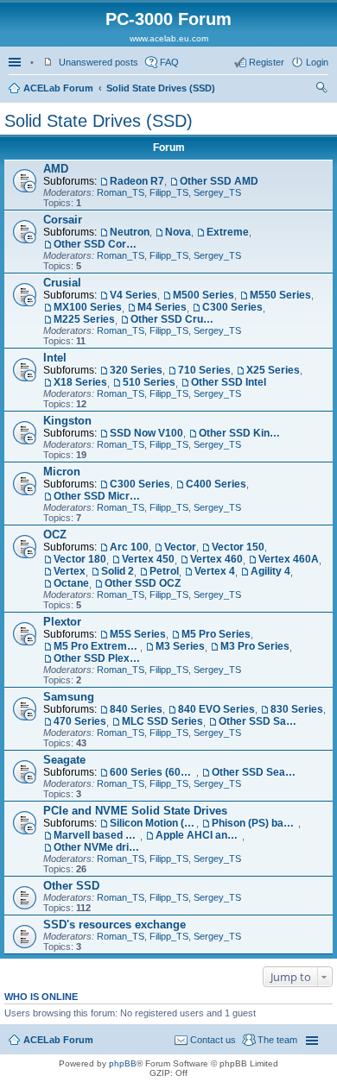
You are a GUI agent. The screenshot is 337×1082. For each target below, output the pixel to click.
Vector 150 (238, 547)
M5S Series (138, 634)
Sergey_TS (217, 192)
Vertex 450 (148, 559)
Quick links (16, 62)
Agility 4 (270, 571)
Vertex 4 (214, 571)
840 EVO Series (216, 709)
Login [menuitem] (317, 62)
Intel (55, 357)
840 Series (136, 709)
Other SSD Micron (97, 496)
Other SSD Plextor (97, 658)
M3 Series (180, 646)
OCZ (55, 534)
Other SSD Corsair (97, 244)
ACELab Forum (58, 88)
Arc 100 (129, 547)
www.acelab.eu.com (169, 38)
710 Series (204, 370)
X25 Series (273, 370)
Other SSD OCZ (143, 583)
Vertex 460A (288, 559)
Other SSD (71, 885)
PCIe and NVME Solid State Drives (135, 810)
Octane (71, 583)
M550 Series (280, 295)
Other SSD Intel (228, 382)
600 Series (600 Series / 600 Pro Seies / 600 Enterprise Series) (153, 772)
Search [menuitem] (321, 90)
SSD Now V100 (146, 433)
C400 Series (216, 484)
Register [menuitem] (266, 62)
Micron (61, 471)
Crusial (62, 282)
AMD (55, 168)
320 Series (136, 370)
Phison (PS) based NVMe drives (255, 823)
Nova (178, 232)
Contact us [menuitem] (213, 1040)
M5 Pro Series (216, 634)
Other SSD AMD (219, 181)
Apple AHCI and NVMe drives (199, 835)
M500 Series (203, 295)
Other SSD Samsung (262, 721)
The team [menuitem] (277, 1040)
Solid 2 (117, 571)
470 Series (80, 721)
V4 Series (133, 295)
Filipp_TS (168, 192)
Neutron (129, 232)
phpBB (123, 1063)
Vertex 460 (216, 559)
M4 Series (162, 307)
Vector (180, 547)
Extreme (228, 232)
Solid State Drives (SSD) (160, 88)
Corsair (62, 219)
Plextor (62, 621)
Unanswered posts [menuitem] (98, 62)
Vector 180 (80, 559)
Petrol (164, 571)
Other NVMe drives (97, 847)
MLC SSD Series (162, 721)
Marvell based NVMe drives (97, 835)
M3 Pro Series (254, 646)
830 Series (296, 709)
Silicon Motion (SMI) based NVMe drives (153, 823)
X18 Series (80, 382)
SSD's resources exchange (114, 924)
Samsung (68, 696)
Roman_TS (120, 192)
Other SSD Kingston (242, 433)
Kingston (67, 420)
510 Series (149, 382)
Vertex (70, 571)
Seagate (64, 759)
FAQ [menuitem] (169, 62)
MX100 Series (88, 307)
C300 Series (232, 307)
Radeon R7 (137, 181)
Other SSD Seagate (255, 772)
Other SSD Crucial (173, 319)
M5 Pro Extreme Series (97, 646)
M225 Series (84, 319)
